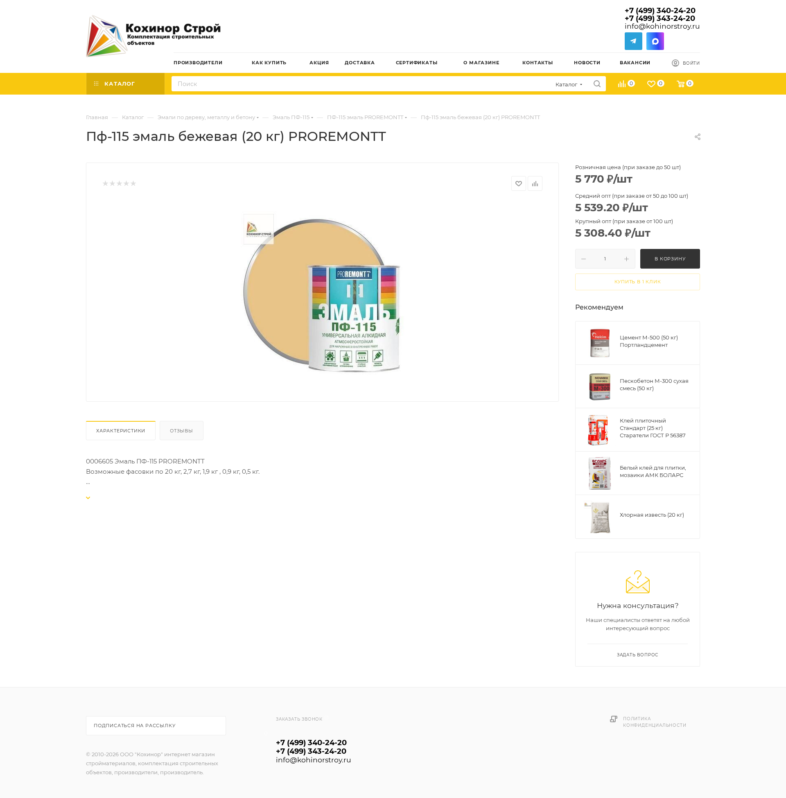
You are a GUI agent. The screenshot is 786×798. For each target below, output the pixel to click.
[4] (125, 184)
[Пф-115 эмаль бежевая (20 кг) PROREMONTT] (322, 293)
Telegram (633, 41)
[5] (132, 184)
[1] (105, 184)
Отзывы (181, 431)
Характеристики (120, 431)
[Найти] (597, 83)
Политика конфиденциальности (654, 722)
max (655, 41)
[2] (111, 184)
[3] (118, 184)
